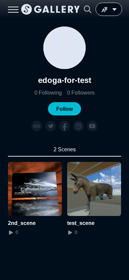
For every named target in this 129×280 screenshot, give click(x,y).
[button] (87, 9)
